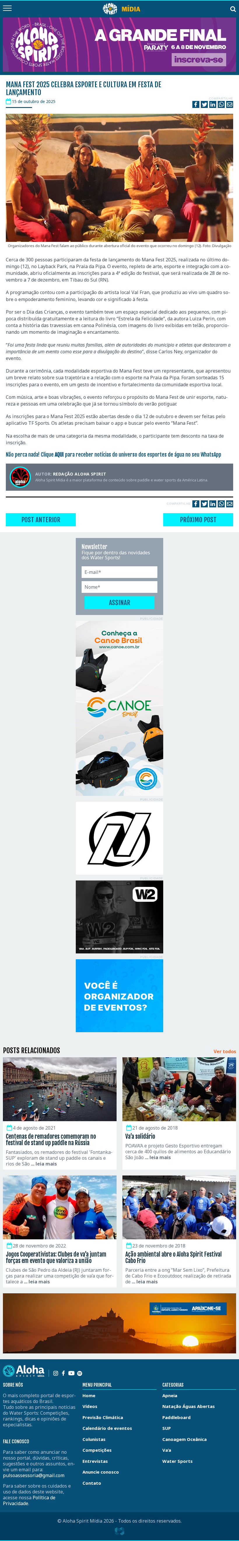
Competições (97, 1450)
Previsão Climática (102, 1417)
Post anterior (40, 520)
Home (88, 1395)
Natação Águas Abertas (188, 1406)
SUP (166, 1428)
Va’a (166, 1450)
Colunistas (94, 1439)
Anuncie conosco (100, 1472)
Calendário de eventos (107, 1428)
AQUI (59, 454)
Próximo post (198, 520)
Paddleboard (176, 1417)
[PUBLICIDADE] (119, 708)
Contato (91, 1483)
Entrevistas (95, 1461)
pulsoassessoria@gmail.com (33, 1475)
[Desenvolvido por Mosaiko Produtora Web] (119, 1531)
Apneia (169, 1395)
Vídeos (89, 1406)
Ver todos (225, 1051)
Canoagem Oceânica (184, 1439)
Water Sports (177, 1461)
